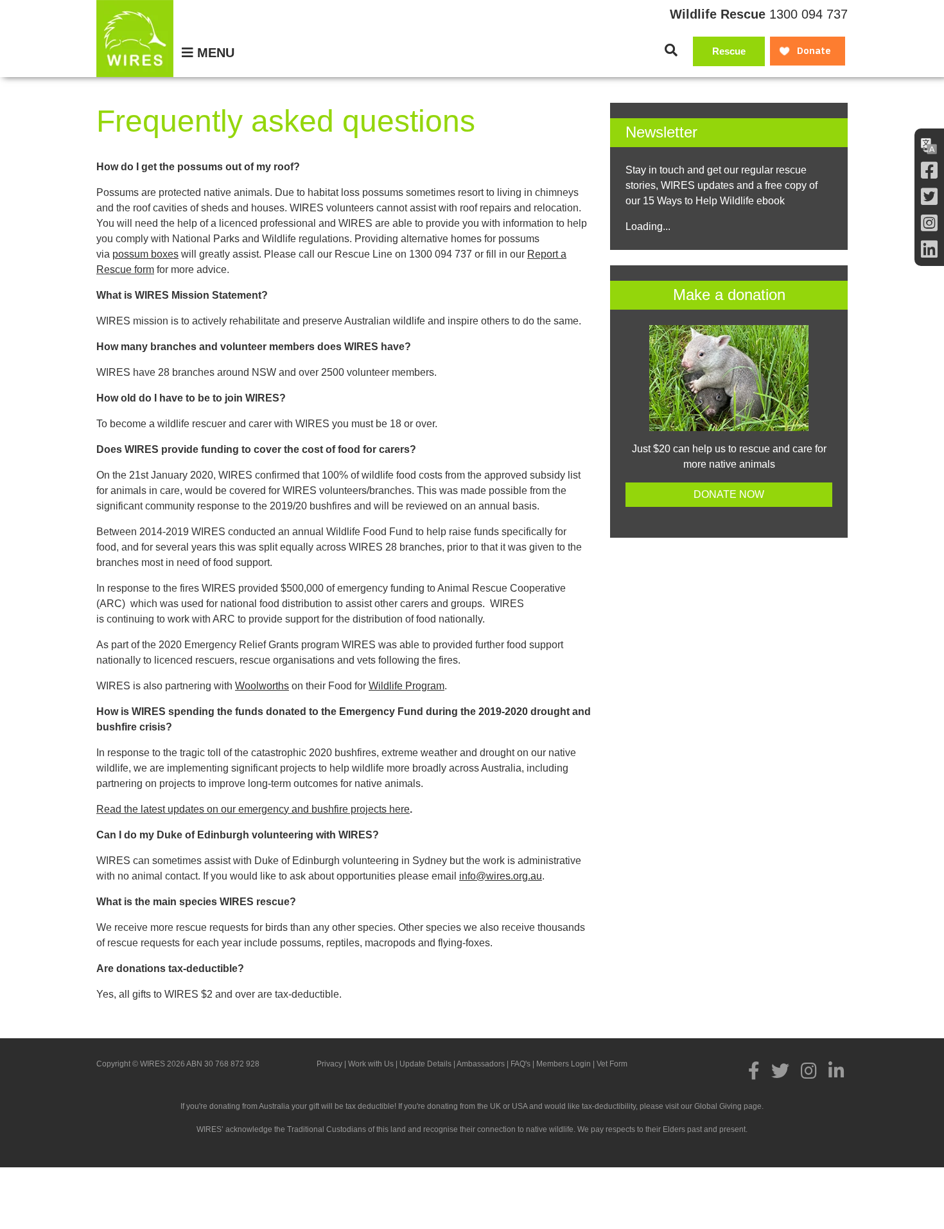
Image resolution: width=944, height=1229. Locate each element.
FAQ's (520, 1063)
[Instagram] (929, 223)
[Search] (671, 50)
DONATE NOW (729, 494)
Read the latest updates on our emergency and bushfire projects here (253, 809)
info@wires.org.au (500, 876)
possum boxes (145, 254)
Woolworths (262, 685)
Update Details (425, 1063)
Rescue (729, 51)
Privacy (329, 1063)
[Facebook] (929, 170)
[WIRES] (134, 38)
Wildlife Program (406, 685)
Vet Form (612, 1063)
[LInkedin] (929, 249)
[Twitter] (929, 197)
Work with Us (371, 1063)
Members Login (563, 1063)
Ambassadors (481, 1063)
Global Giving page (728, 1106)
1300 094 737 (808, 14)
